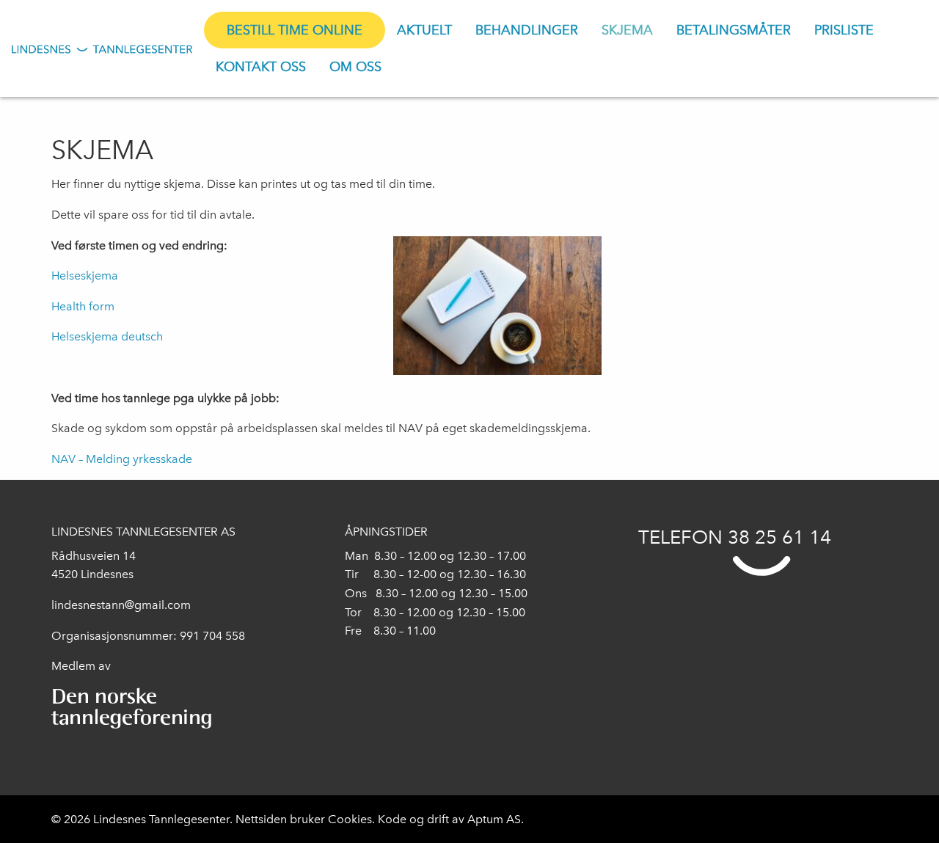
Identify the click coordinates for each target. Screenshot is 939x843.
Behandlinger (526, 30)
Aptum (486, 819)
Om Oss (355, 67)
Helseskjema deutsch (107, 336)
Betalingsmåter (733, 30)
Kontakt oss (261, 67)
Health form (82, 306)
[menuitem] (294, 30)
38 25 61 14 (779, 537)
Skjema (627, 30)
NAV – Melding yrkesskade (121, 459)
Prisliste (844, 30)
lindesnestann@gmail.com (121, 605)
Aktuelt (424, 30)
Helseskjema (84, 275)
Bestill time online (294, 30)
